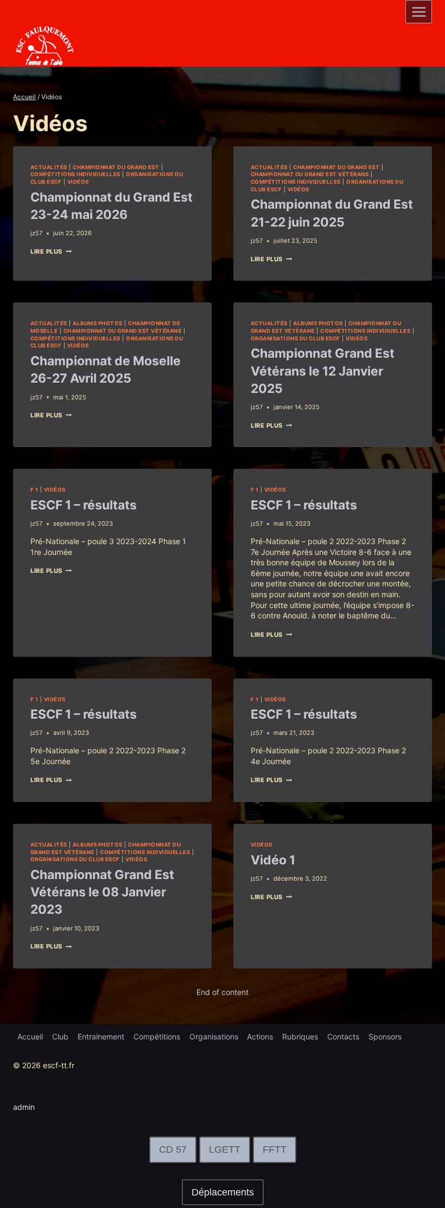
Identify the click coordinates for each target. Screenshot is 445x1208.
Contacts (343, 1036)
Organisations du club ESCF (295, 338)
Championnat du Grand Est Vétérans (309, 174)
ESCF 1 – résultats (83, 505)
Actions (260, 1036)
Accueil (30, 1036)
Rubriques (300, 1036)
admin (24, 1107)
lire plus (51, 251)
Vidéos (78, 182)
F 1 (34, 490)
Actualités (48, 167)
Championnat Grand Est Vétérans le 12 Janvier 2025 (323, 371)
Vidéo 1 (273, 860)
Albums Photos (97, 323)
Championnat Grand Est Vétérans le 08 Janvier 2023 (102, 892)
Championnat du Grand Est (116, 167)
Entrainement (101, 1036)
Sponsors (385, 1036)
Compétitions (157, 1036)
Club (60, 1036)
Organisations (213, 1036)
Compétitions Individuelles (75, 174)
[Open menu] (418, 11)
